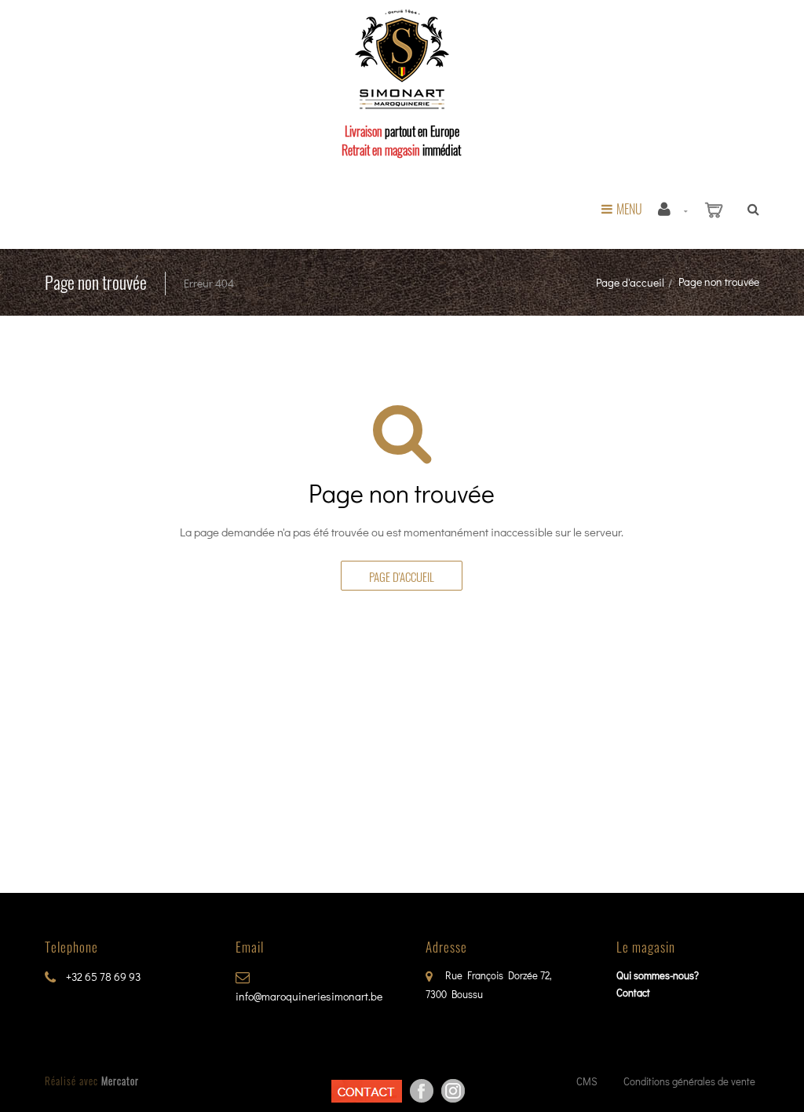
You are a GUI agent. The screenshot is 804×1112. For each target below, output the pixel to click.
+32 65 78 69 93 (102, 976)
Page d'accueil (630, 282)
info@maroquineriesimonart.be (309, 996)
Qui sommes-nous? (657, 975)
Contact (633, 992)
